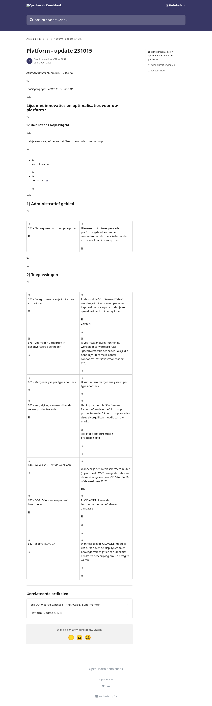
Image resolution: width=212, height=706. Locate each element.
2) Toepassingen (157, 70)
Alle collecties (34, 38)
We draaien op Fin (108, 696)
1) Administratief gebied (161, 64)
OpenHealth (106, 679)
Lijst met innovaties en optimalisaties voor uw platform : (160, 55)
